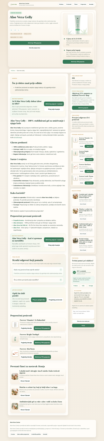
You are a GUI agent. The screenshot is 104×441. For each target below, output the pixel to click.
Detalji (81, 146)
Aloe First (16, 228)
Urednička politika (36, 434)
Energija (91, 285)
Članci (76, 4)
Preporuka (83, 4)
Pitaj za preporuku (39, 300)
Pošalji (83, 325)
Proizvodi (68, 4)
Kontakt (91, 4)
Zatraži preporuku (34, 48)
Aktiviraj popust (83, 108)
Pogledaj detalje (26, 328)
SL (18, 30)
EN (11, 30)
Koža (83, 285)
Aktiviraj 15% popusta (34, 43)
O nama (13, 434)
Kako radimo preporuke (23, 434)
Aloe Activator (18, 223)
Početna (61, 4)
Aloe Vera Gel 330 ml (20, 225)
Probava (76, 285)
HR (15, 30)
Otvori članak (25, 381)
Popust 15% (89, 146)
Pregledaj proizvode (55, 300)
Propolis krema (18, 220)
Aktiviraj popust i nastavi (53, 104)
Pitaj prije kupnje (54, 109)
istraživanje (17, 137)
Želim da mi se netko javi (83, 321)
